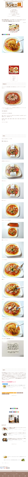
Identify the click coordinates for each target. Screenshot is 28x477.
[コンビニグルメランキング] (8, 467)
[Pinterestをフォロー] (15, 412)
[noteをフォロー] (14, 412)
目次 (13, 76)
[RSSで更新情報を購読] (18, 412)
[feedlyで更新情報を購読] (16, 412)
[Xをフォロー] (11, 412)
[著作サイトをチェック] (9, 412)
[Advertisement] (14, 58)
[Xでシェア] (2, 34)
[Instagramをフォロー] (12, 412)
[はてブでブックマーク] (5, 34)
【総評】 (14, 80)
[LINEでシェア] (6, 34)
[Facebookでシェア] (3, 34)
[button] (9, 34)
